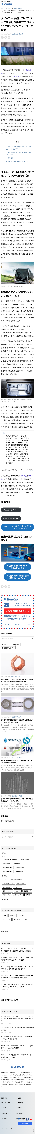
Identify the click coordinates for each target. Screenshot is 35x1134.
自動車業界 (16, 645)
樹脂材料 (18, 891)
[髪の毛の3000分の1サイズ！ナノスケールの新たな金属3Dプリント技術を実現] (17, 783)
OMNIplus (15, 76)
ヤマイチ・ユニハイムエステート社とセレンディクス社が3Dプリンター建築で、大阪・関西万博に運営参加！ (17, 1018)
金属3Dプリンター (8, 648)
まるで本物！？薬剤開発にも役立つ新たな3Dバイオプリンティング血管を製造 (17, 721)
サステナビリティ (6, 919)
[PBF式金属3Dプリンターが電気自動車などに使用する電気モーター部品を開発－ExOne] (17, 664)
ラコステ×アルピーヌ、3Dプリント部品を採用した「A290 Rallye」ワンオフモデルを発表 (16, 985)
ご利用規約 (4, 1118)
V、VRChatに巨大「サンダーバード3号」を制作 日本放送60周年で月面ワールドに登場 (17, 958)
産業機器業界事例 (7, 867)
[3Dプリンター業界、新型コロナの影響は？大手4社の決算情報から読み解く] (17, 745)
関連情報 (10, 158)
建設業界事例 (17, 863)
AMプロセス (17, 919)
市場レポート (17, 887)
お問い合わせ (19, 1113)
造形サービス (6, 895)
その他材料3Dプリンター (17, 879)
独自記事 (5, 899)
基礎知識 (20, 1103)
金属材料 (28, 895)
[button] (32, 638)
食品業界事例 (19, 871)
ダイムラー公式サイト (11, 510)
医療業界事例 (16, 717)
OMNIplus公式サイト (10, 518)
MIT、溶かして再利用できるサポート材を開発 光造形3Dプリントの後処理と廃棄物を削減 (17, 976)
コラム (4, 853)
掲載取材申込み (5, 1113)
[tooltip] (2, 37)
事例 (3, 856)
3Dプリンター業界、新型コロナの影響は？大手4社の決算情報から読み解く (17, 761)
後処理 (25, 919)
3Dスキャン (12, 915)
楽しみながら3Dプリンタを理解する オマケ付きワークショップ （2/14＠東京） (17, 1037)
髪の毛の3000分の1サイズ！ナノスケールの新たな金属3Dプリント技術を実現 (17, 800)
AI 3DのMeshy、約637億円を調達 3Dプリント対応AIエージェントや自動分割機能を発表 (17, 967)
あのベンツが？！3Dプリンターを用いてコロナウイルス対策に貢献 (17, 527)
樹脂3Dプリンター (7, 891)
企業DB (20, 1107)
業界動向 (5, 876)
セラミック (21, 915)
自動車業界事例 (17, 34)
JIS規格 (4, 915)
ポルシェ (24, 476)
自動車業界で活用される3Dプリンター (19, 161)
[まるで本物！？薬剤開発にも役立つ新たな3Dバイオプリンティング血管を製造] (17, 704)
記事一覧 (4, 1098)
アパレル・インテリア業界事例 (10, 859)
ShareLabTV (5, 1103)
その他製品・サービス (8, 883)
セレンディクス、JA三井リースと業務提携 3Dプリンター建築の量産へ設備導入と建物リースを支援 (17, 950)
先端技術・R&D (16, 676)
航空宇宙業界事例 (7, 871)
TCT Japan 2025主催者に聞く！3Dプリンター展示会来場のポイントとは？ (17, 1056)
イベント (5, 879)
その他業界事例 (25, 859)
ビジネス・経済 (17, 757)
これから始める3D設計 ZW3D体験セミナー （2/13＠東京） (17, 1028)
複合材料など (27, 891)
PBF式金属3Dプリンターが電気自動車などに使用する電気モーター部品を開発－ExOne (17, 680)
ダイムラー (5, 645)
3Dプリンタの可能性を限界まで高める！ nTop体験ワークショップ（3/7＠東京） (17, 1047)
